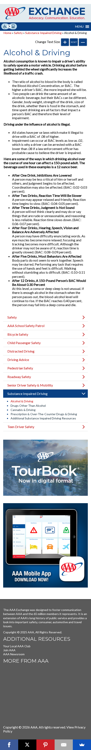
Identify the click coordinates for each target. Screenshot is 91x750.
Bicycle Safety (17, 334)
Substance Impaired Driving (43, 33)
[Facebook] (9, 744)
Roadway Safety (19, 377)
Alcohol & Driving (22, 401)
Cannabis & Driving (23, 410)
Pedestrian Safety (20, 368)
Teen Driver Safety (20, 427)
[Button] (65, 42)
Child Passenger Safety (24, 343)
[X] (27, 744)
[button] (79, 26)
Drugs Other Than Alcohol (28, 405)
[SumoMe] (82, 744)
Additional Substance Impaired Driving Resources (43, 418)
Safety (18, 33)
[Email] (64, 744)
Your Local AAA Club (16, 646)
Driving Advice (18, 360)
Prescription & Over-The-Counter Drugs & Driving (44, 414)
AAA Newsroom (14, 654)
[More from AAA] (35, 692)
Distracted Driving (20, 351)
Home (7, 33)
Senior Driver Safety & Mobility (30, 385)
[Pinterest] (45, 744)
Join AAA (9, 650)
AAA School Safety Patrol (25, 326)
